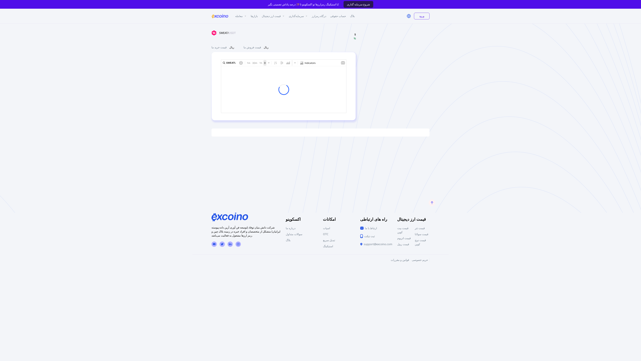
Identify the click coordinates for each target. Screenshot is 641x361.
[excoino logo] (220, 16)
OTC (325, 234)
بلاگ (288, 240)
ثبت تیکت (369, 236)
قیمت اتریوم (404, 238)
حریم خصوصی (420, 260)
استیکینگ (328, 246)
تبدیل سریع (329, 240)
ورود (421, 16)
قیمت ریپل (403, 244)
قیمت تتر (420, 228)
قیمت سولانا (421, 234)
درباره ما (290, 228)
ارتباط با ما (371, 228)
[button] (408, 16)
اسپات (326, 228)
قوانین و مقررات (400, 260)
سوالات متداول (294, 234)
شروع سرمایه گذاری (358, 4)
